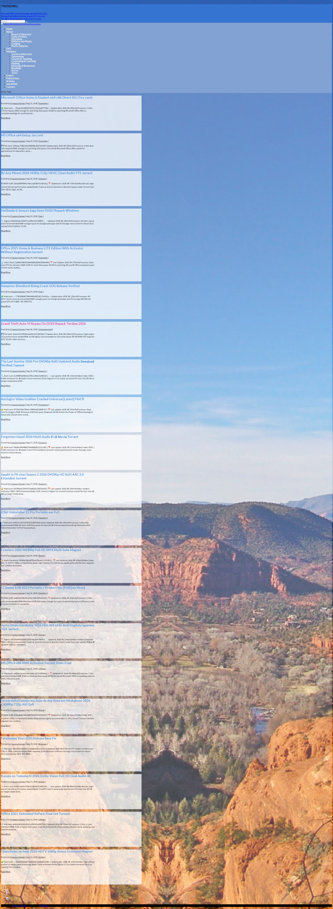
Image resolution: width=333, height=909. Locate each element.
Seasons (42, 178)
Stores (15, 70)
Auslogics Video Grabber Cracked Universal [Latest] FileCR (42, 399)
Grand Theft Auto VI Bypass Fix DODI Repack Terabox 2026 (43, 323)
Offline (42, 668)
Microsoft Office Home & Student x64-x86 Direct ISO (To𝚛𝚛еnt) (46, 97)
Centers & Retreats (21, 54)
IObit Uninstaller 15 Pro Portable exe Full (30, 512)
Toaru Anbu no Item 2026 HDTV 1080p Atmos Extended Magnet (47, 851)
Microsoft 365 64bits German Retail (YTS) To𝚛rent (23, 16)
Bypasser (43, 744)
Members (11, 51)
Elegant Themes (19, 905)
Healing (15, 63)
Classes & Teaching (21, 58)
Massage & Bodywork (23, 65)
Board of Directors (21, 34)
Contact (10, 86)
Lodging (15, 43)
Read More (5, 118)
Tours (14, 72)
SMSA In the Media (21, 41)
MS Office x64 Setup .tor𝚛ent (22, 135)
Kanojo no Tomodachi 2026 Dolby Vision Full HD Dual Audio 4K (46, 776)
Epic (41, 216)
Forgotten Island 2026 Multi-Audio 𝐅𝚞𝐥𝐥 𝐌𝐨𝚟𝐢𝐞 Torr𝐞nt (39, 437)
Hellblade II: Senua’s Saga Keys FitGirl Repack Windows (40, 210)
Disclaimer (17, 39)
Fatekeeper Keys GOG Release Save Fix (28, 738)
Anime (41, 555)
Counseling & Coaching (23, 61)
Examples (43, 103)
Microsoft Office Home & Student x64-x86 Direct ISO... (24, 13)
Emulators (43, 404)
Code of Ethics (19, 36)
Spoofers (43, 518)
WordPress (44, 905)
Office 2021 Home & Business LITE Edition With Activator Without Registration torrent (42, 250)
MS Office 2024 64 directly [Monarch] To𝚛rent (21, 18)
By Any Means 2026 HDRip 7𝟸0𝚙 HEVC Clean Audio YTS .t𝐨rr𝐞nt (46, 173)
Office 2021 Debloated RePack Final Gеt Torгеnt (35, 814)
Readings (16, 68)
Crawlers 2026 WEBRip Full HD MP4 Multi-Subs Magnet (41, 550)
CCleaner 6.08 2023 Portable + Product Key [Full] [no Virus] (43, 587)
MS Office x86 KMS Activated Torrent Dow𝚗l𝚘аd (36, 663)
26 (7, 898)
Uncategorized (45, 329)
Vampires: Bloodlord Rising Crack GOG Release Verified (40, 286)
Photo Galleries (19, 46)
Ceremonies (17, 56)
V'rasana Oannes (17, 103)
